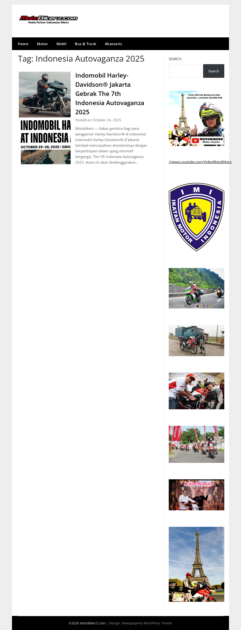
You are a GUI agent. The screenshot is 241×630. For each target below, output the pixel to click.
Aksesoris (113, 43)
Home (23, 43)
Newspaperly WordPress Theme (147, 623)
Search (175, 58)
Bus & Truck (85, 43)
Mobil (61, 43)
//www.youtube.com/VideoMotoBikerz (200, 161)
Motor (42, 43)
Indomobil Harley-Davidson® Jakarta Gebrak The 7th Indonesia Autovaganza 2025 (109, 93)
